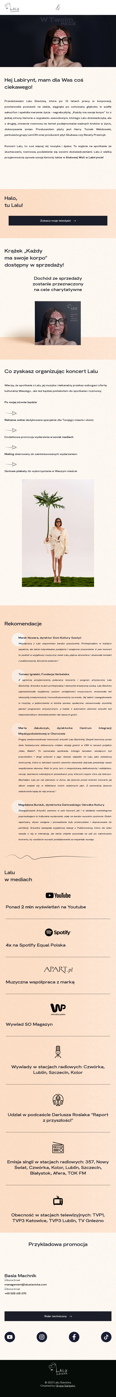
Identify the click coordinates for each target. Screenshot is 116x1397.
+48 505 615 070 (15, 1293)
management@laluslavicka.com (26, 1284)
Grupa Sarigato (65, 1385)
